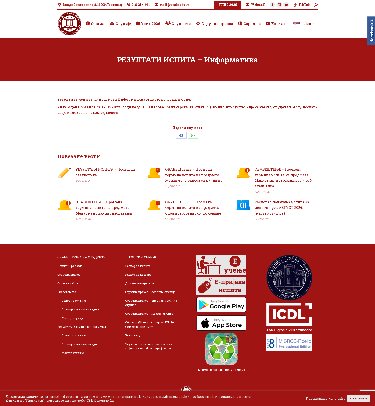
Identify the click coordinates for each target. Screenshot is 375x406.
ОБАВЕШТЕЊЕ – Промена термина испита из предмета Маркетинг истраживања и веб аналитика (283, 177)
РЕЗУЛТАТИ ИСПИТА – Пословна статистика (105, 172)
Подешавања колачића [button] (325, 399)
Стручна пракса (68, 274)
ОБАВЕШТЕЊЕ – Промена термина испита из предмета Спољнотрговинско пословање (193, 207)
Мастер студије (73, 318)
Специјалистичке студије (80, 309)
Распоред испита (137, 266)
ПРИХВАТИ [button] (358, 398)
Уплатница (133, 335)
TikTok (304, 5)
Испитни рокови (69, 266)
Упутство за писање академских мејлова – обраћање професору (149, 346)
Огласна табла (67, 283)
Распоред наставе (138, 274)
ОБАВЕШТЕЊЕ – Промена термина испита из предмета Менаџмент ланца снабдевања (104, 207)
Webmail (258, 5)
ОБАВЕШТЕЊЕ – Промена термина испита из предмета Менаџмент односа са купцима (193, 175)
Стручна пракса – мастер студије (149, 314)
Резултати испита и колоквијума (81, 327)
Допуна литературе (139, 283)
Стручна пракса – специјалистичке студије (151, 303)
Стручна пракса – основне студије (150, 292)
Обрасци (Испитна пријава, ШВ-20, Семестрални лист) (149, 324)
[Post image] (64, 173)
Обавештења (66, 292)
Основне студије (74, 301)
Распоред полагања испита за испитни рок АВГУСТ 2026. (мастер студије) (282, 207)
